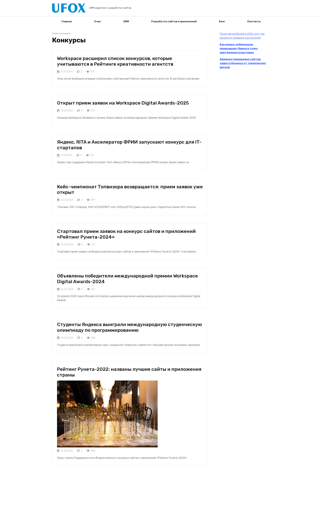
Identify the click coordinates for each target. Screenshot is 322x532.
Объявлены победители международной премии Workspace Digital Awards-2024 (127, 278)
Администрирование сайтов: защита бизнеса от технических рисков (243, 63)
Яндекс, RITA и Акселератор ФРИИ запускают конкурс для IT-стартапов (129, 144)
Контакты (254, 21)
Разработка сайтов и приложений (174, 21)
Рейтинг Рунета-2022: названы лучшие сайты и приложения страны (129, 372)
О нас (97, 21)
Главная (67, 21)
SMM (126, 21)
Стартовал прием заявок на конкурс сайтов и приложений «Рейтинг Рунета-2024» (126, 234)
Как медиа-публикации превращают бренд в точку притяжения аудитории (239, 48)
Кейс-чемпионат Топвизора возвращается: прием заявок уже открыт (130, 189)
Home (55, 33)
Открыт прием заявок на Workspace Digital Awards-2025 (123, 103)
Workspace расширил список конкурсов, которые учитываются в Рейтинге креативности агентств (115, 61)
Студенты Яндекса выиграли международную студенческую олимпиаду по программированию (129, 327)
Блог (222, 21)
